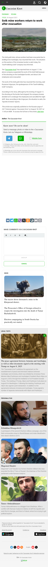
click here (40, 111)
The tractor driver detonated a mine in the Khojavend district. (21, 300)
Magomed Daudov (8, 465)
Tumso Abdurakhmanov (10, 503)
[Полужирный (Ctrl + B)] (6, 235)
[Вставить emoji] (25, 235)
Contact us (26, 530)
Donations (43, 530)
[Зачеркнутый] (19, 235)
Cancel (24, 264)
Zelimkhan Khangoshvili (11, 428)
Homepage (5, 14)
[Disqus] (24, 190)
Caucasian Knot (10, 69)
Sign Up (24, 257)
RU (2, 2)
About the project (7, 530)
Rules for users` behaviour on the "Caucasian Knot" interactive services (24, 553)
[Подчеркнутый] (15, 235)
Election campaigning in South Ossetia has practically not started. (21, 320)
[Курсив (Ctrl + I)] (10, 235)
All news (13, 14)
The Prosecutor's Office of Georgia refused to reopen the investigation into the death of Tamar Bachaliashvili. (23, 311)
